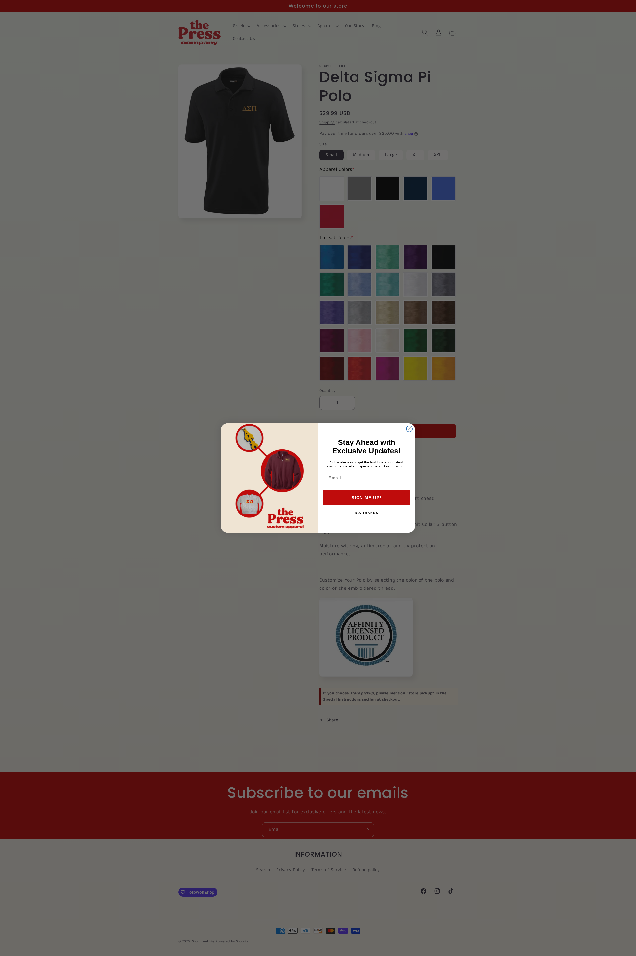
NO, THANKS (366, 513)
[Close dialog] (409, 429)
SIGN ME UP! (367, 498)
